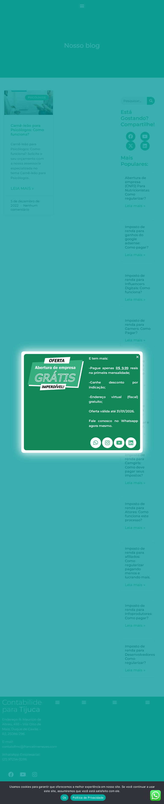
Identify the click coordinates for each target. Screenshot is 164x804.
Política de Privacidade (88, 797)
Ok (64, 797)
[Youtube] (119, 442)
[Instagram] (107, 442)
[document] (82, 402)
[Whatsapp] (95, 442)
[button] (137, 356)
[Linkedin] (131, 442)
